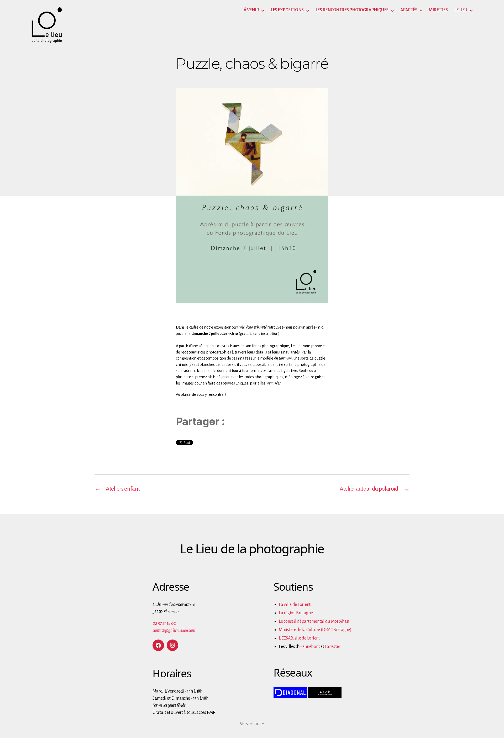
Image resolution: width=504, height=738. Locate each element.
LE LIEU (460, 10)
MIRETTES (438, 10)
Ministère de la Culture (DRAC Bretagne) (315, 629)
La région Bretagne (296, 613)
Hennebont (309, 646)
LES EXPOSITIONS (287, 10)
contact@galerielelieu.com (174, 630)
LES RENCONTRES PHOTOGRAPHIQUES (352, 10)
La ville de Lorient (295, 604)
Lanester (332, 646)
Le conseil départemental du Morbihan (314, 621)
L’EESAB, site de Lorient (299, 638)
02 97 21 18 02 (164, 623)
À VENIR (251, 10)
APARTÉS (408, 10)
